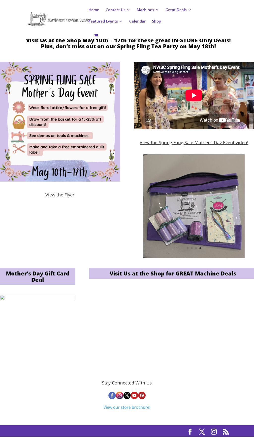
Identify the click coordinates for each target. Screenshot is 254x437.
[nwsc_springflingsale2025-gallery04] (194, 256)
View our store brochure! (126, 407)
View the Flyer (59, 195)
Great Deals (176, 10)
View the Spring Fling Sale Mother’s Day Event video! (194, 142)
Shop (156, 21)
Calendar (137, 21)
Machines (145, 10)
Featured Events (103, 21)
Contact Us (115, 10)
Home (94, 10)
